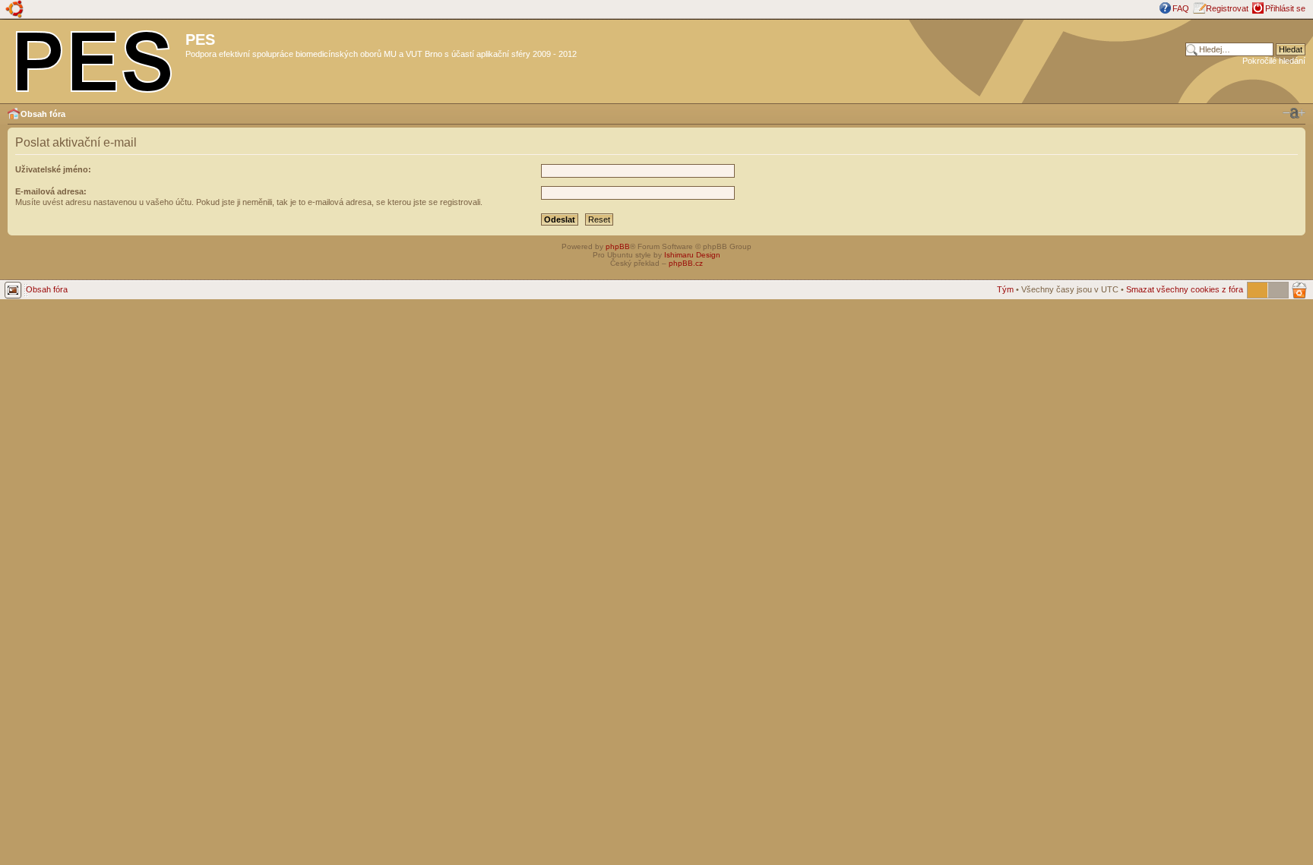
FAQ (1180, 8)
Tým (1005, 289)
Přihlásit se (1285, 8)
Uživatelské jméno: (53, 169)
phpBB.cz (686, 263)
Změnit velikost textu (1294, 113)
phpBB (618, 246)
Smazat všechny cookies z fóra (1184, 289)
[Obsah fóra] (94, 58)
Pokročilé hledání (1273, 60)
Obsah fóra (43, 113)
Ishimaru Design (692, 255)
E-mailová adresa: (51, 191)
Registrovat (1227, 8)
